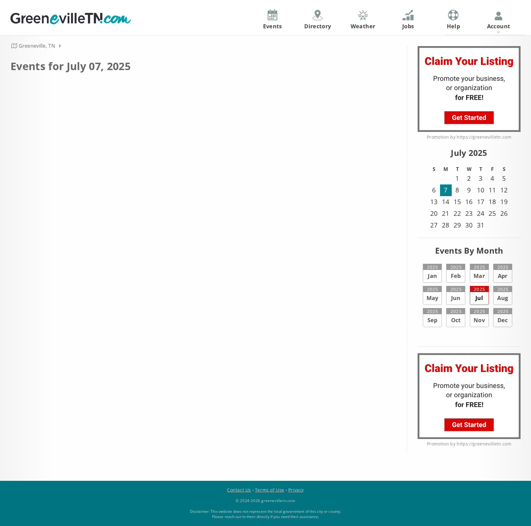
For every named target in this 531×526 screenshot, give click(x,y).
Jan (432, 271)
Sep (432, 316)
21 (445, 213)
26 (504, 213)
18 (492, 201)
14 (445, 201)
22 (457, 213)
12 (504, 190)
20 (434, 213)
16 (469, 201)
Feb (456, 271)
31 (480, 225)
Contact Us (239, 490)
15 (457, 201)
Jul (479, 294)
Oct (456, 316)
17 (480, 201)
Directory (317, 26)
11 (492, 190)
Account (498, 26)
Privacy (296, 490)
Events (272, 26)
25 (492, 213)
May (433, 294)
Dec (503, 316)
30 (469, 225)
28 (445, 225)
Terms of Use (269, 490)
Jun (456, 294)
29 (457, 225)
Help (453, 26)
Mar (479, 271)
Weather (363, 26)
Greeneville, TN (37, 45)
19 (504, 201)
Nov (479, 316)
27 (434, 225)
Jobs (408, 26)
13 (434, 201)
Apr (503, 271)
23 (469, 213)
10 (480, 190)
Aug (503, 294)
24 (480, 213)
